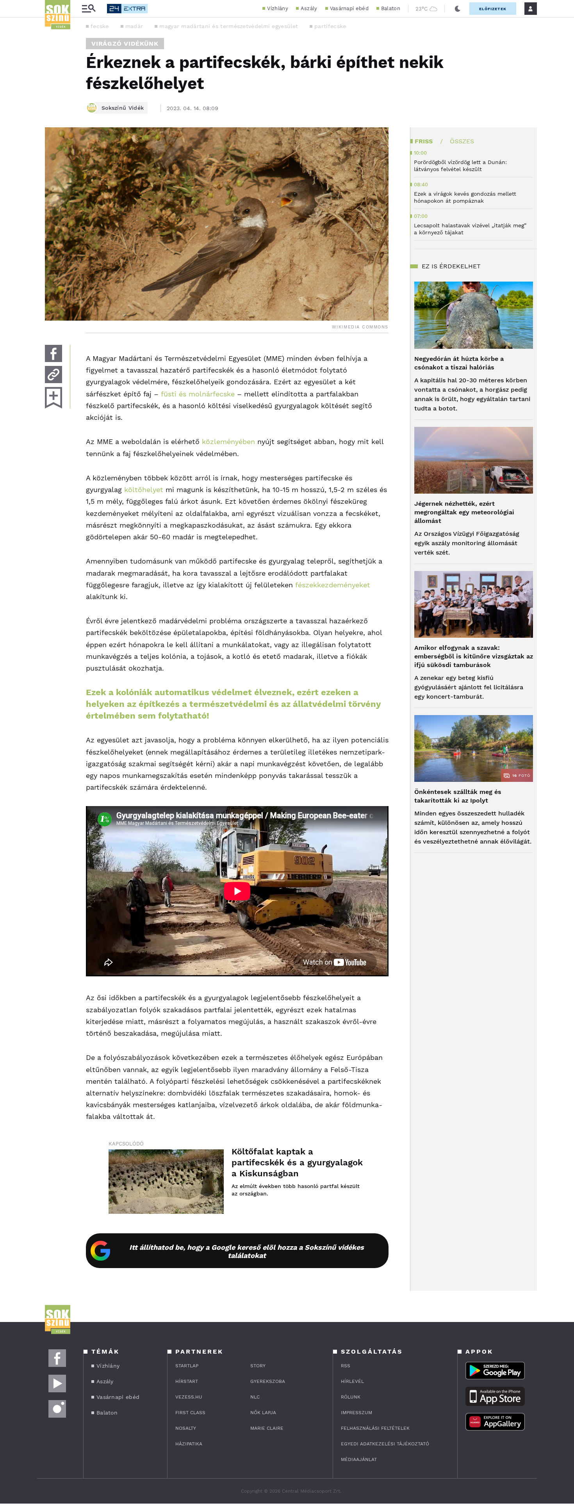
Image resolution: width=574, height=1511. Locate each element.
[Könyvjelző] (53, 398)
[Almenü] (88, 9)
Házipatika (188, 1444)
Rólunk (350, 1397)
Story (258, 1365)
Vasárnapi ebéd (349, 8)
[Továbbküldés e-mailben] (53, 374)
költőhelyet (143, 489)
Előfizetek (492, 9)
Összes (462, 141)
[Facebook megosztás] (53, 353)
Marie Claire (266, 1428)
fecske (100, 26)
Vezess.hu (188, 1397)
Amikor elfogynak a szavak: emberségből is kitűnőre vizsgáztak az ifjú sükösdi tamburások (473, 656)
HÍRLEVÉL (352, 1381)
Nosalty (185, 1428)
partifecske (330, 26)
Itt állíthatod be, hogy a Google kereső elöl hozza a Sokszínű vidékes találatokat (246, 1251)
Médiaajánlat (359, 1459)
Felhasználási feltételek (375, 1428)
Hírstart (186, 1381)
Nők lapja (263, 1412)
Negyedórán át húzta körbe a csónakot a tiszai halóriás (459, 363)
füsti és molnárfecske (198, 394)
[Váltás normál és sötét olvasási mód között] (457, 8)
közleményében (228, 441)
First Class (190, 1412)
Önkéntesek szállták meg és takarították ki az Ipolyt (457, 796)
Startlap (186, 1365)
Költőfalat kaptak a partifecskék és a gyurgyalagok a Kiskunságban (297, 1162)
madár (134, 26)
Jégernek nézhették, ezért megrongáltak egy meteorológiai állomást (464, 512)
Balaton (390, 8)
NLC (255, 1397)
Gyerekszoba (267, 1381)
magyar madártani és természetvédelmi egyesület (228, 26)
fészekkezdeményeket (332, 585)
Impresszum (356, 1412)
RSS (345, 1365)
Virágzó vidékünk (125, 43)
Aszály (309, 8)
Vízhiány (277, 8)
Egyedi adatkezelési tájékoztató (385, 1444)
